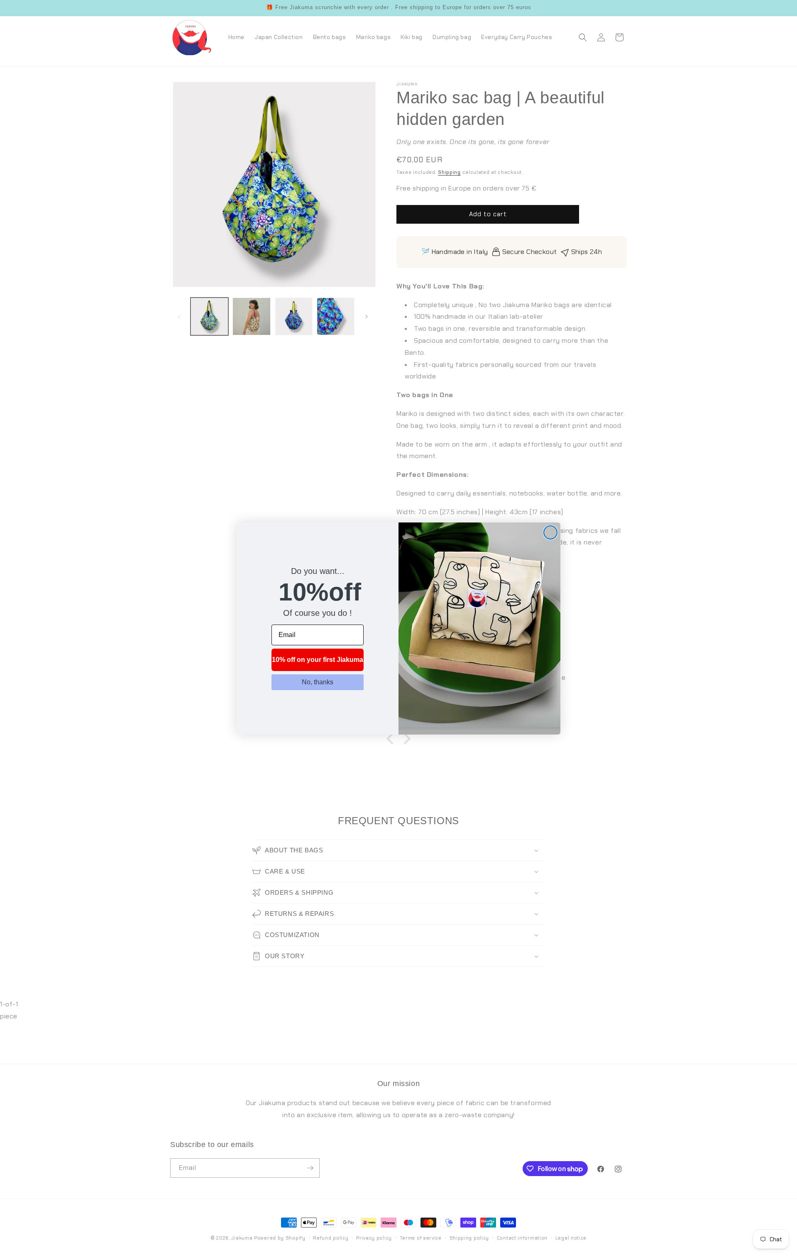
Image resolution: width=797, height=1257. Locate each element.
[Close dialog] (550, 532)
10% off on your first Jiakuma (317, 660)
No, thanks (317, 682)
